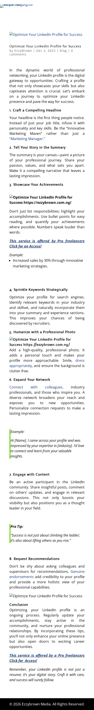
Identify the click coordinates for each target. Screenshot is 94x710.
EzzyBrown (23, 50)
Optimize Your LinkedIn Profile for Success (45, 46)
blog (63, 50)
